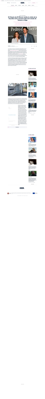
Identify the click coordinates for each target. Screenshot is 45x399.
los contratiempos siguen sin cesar (14, 50)
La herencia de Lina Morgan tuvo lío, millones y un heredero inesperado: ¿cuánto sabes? (32, 90)
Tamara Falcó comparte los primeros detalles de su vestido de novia (22, 25)
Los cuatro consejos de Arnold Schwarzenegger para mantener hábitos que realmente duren (32, 100)
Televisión (29, 5)
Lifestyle (33, 5)
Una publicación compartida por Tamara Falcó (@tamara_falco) (13, 124)
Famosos (23, 5)
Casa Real (19, 5)
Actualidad (12, 5)
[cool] (22, 3)
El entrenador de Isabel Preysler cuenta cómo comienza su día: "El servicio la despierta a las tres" (32, 145)
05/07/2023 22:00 (9, 46)
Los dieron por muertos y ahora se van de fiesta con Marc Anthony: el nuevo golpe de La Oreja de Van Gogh (32, 111)
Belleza (16, 5)
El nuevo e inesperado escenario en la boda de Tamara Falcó (22, 24)
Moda (26, 5)
